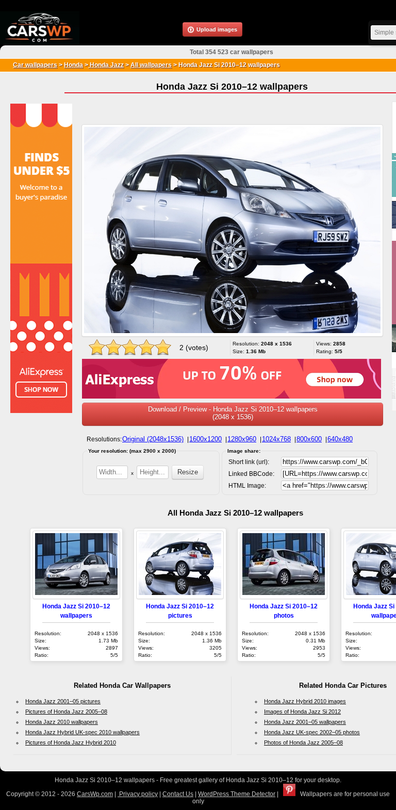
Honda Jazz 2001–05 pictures (63, 701)
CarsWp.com (95, 794)
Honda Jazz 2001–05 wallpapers (305, 722)
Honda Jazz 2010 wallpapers (61, 722)
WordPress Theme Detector (236, 794)
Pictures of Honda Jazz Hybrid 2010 (70, 742)
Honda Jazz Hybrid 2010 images (305, 701)
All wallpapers (151, 65)
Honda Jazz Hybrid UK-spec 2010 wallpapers (82, 732)
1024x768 (276, 439)
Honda (73, 65)
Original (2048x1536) (153, 439)
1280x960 (241, 439)
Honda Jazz (106, 65)
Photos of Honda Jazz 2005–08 (303, 742)
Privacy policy (138, 794)
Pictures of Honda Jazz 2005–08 (66, 711)
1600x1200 (205, 439)
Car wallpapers (35, 65)
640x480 (340, 439)
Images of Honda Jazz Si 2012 (302, 711)
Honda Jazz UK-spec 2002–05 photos (312, 732)
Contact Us (177, 794)
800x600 (309, 439)
